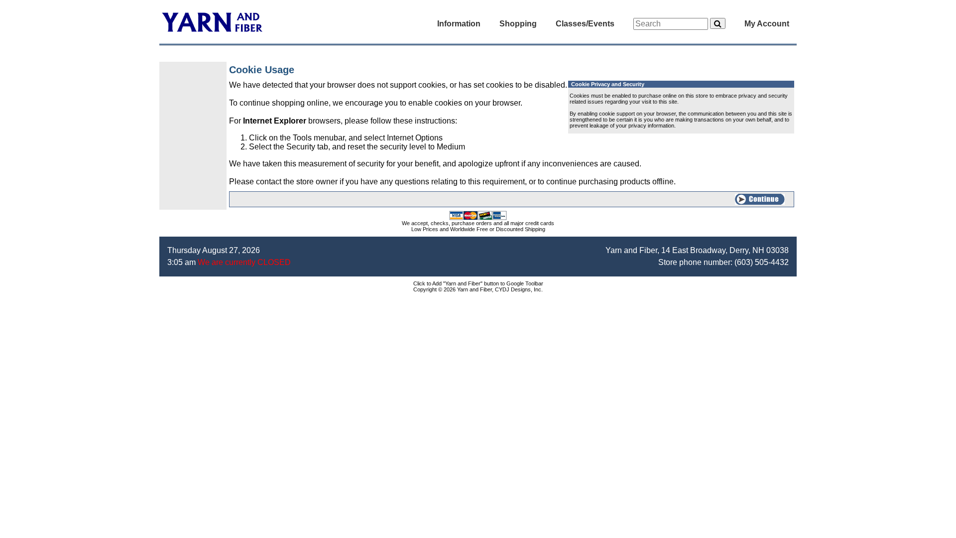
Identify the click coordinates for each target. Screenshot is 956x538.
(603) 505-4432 (761, 262)
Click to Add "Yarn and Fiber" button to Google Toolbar (478, 283)
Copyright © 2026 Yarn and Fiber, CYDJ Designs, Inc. (478, 289)
